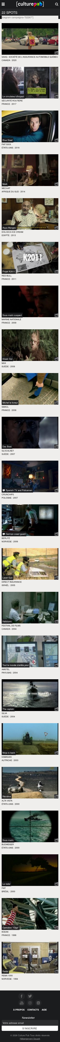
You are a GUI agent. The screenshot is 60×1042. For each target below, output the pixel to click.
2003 (16, 760)
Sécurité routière (12, 100)
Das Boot (7, 446)
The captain (8, 709)
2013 (13, 235)
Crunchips (8, 494)
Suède (5, 366)
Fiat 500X (6, 144)
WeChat (6, 188)
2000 (17, 803)
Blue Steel (7, 140)
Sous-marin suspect (12, 315)
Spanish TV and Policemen (18, 490)
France (6, 103)
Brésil (5, 891)
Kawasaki (7, 756)
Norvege (7, 541)
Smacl (5, 406)
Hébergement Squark (30, 1038)
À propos (19, 1009)
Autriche (7, 760)
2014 (22, 191)
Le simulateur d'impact (13, 96)
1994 (15, 978)
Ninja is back (8, 752)
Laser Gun (7, 577)
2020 (14, 60)
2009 (14, 322)
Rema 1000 (7, 975)
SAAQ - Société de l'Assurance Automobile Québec (30, 56)
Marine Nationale (11, 319)
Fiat (4, 888)
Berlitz (6, 538)
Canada (6, 60)
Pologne (7, 497)
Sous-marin (8, 840)
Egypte (6, 235)
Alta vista (7, 800)
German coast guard (15, 533)
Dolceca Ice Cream (12, 231)
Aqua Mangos (9, 227)
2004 (14, 628)
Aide (44, 1009)
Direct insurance (12, 581)
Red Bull (7, 275)
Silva (4, 713)
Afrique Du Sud (10, 191)
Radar (5, 971)
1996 (14, 935)
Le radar (6, 883)
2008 (12, 366)
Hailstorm (7, 621)
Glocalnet (8, 450)
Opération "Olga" (10, 927)
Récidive (6, 796)
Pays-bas (6, 672)
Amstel (6, 669)
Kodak (5, 931)
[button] (56, 53)
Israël (5, 585)
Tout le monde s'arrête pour (15, 665)
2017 (14, 103)
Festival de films (11, 625)
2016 (17, 147)
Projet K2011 (8, 271)
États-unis (7, 147)
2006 (15, 541)
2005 (12, 585)
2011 (14, 278)
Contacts (33, 1009)
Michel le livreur (10, 402)
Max (4, 363)
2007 (12, 454)
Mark (4, 184)
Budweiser (8, 844)
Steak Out (7, 358)
